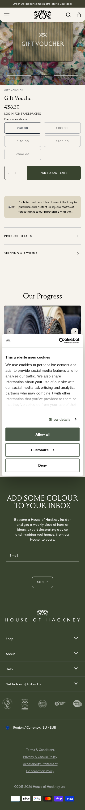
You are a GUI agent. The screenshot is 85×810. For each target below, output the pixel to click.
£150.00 (23, 141)
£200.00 (62, 141)
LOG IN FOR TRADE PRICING (22, 113)
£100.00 (62, 128)
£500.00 (23, 154)
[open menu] (75, 638)
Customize (40, 450)
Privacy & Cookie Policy (40, 756)
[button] (10, 331)
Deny (42, 465)
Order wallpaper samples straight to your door (42, 3)
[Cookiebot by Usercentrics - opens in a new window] (60, 340)
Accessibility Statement (40, 764)
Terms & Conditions (40, 749)
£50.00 (22, 128)
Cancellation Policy (40, 771)
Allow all (42, 434)
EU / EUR (49, 727)
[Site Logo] (42, 15)
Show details (59, 419)
